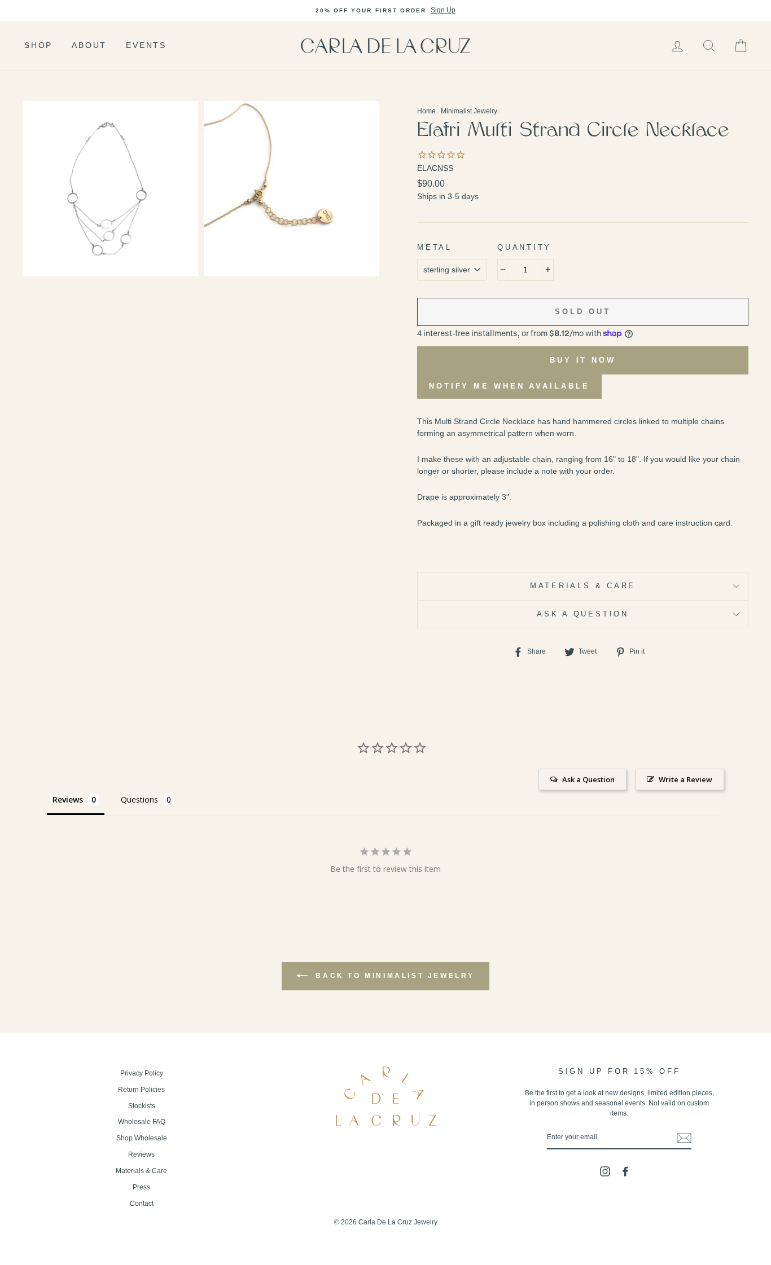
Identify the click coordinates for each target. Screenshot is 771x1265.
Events (146, 45)
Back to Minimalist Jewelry (393, 976)
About (89, 45)
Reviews (141, 1154)
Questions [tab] (139, 799)
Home (426, 111)
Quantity (524, 248)
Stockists (141, 1106)
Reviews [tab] (67, 799)
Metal (434, 248)
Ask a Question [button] (588, 779)
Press (141, 1187)
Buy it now (583, 360)
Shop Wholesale (141, 1138)
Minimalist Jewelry (469, 111)
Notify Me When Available (509, 386)
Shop (38, 45)
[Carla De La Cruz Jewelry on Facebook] (625, 1171)
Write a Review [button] (685, 779)
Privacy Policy (141, 1073)
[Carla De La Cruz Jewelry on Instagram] (605, 1171)
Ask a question (583, 614)
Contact (142, 1203)
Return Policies (141, 1090)
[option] (385, 11)
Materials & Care (583, 586)
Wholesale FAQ (141, 1122)
